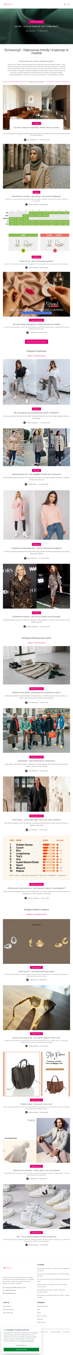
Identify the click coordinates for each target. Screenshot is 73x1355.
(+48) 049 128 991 (10, 1290)
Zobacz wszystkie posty (36, 356)
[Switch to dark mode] (65, 4)
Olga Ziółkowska (8, 1312)
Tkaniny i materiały (36, 22)
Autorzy (6, 1302)
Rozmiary (36, 257)
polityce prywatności (28, 1341)
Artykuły (40, 1265)
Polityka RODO (44, 1331)
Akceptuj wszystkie (21, 1349)
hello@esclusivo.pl (10, 1293)
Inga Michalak (7, 1306)
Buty (38, 1309)
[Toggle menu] (68, 4)
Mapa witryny (66, 1331)
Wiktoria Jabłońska (8, 1309)
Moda (36, 192)
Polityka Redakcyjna (55, 1331)
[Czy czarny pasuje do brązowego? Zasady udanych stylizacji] (36, 107)
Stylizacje (36, 123)
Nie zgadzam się (21, 1345)
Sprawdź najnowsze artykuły (36, 342)
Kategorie (41, 1302)
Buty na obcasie (42, 1316)
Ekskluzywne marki (36, 689)
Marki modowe (36, 967)
